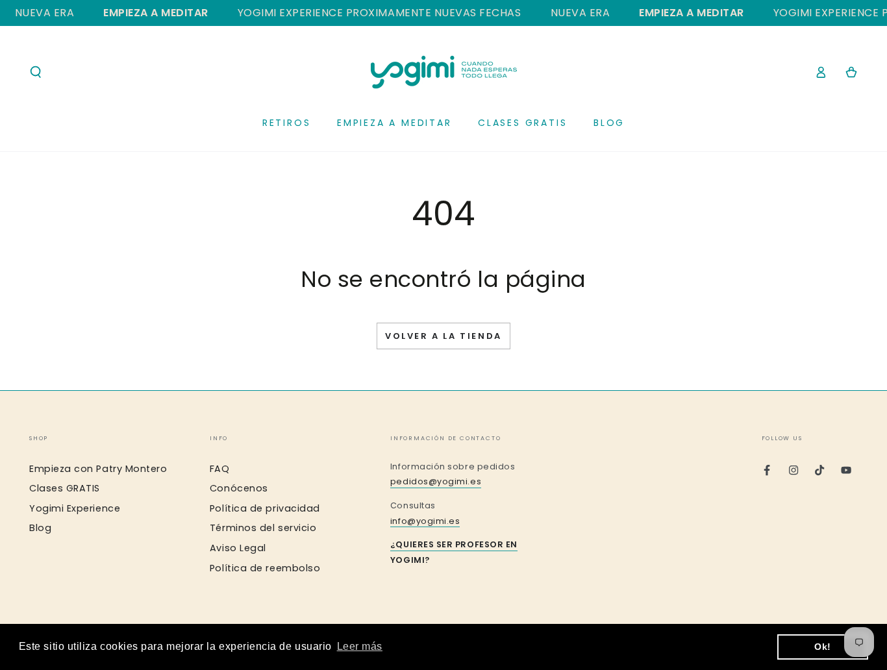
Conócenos (239, 488)
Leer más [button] (359, 646)
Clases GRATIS (64, 488)
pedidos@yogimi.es (435, 481)
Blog (40, 527)
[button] (36, 72)
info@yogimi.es (425, 521)
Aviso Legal (238, 547)
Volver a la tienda (443, 336)
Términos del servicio (263, 527)
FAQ (220, 468)
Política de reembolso (265, 568)
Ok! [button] (822, 646)
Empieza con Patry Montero (98, 468)
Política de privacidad (265, 508)
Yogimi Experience (74, 508)
